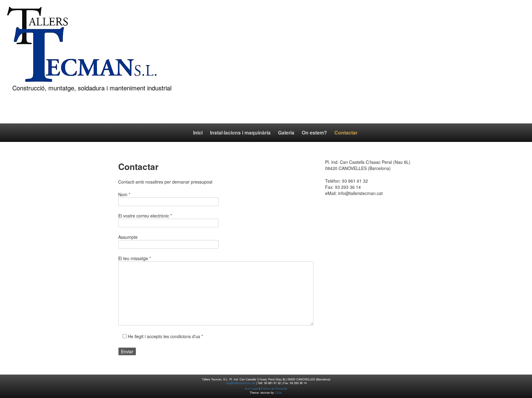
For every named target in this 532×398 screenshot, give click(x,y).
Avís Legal (251, 389)
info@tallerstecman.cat (240, 383)
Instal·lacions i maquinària (240, 132)
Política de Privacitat (274, 389)
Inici (198, 132)
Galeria (286, 132)
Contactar (345, 132)
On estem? (314, 132)
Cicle (278, 393)
